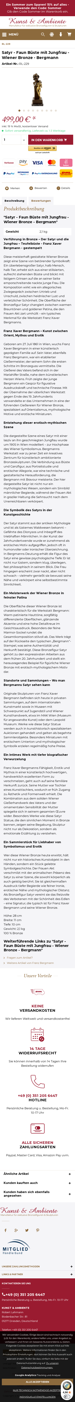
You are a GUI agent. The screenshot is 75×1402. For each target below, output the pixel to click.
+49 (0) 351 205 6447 (37, 1095)
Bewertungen (41, 200)
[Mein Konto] (60, 34)
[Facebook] (5, 1231)
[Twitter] (27, 1231)
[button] (42, 150)
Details (65, 188)
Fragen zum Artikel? (19, 957)
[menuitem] (10, 34)
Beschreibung (14, 200)
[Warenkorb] (69, 34)
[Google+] (16, 1231)
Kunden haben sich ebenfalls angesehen (27, 1193)
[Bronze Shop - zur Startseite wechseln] (37, 21)
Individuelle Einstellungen (37, 1396)
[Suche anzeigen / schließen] (42, 34)
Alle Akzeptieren (37, 1382)
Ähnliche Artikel (16, 1174)
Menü (13, 34)
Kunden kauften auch (21, 1183)
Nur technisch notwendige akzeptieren (39, 1390)
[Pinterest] (37, 1231)
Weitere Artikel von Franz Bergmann (30, 963)
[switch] (67, 1397)
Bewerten (40, 188)
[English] (51, 34)
